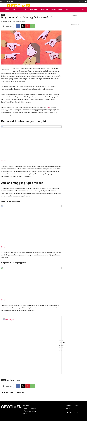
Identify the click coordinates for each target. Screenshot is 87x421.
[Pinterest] (27, 26)
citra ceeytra (7, 21)
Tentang (26, 408)
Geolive (33, 408)
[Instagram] (80, 1)
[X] (83, 1)
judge (12, 380)
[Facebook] (77, 1)
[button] (83, 9)
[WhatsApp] (32, 26)
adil (8, 380)
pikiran (18, 380)
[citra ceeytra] (29, 344)
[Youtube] (86, 1)
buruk (49, 107)
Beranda (26, 406)
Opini (3, 15)
